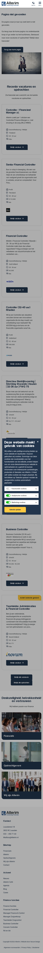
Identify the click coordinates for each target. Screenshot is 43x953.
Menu (39, 5)
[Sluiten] (38, 442)
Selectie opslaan (15, 510)
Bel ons (33, 5)
